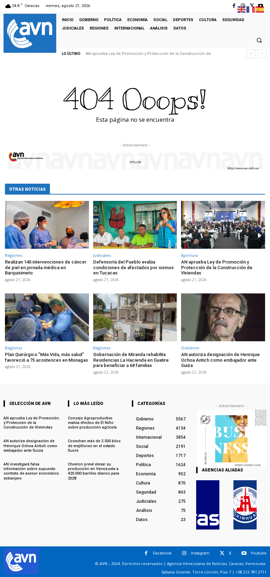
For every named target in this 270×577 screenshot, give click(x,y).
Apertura (189, 255)
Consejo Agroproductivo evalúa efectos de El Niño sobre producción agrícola (92, 423)
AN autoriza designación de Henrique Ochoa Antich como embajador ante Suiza (220, 360)
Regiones (13, 255)
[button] (259, 40)
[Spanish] (260, 9)
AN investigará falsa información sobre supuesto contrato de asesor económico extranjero (31, 471)
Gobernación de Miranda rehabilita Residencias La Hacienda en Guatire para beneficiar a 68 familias (131, 360)
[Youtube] (244, 553)
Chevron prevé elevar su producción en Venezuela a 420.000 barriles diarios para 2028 (93, 471)
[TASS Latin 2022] (207, 505)
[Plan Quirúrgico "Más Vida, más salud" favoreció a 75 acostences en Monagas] (47, 317)
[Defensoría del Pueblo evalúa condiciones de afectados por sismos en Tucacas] (135, 225)
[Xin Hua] (245, 505)
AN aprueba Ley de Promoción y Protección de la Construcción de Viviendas (216, 267)
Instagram (200, 553)
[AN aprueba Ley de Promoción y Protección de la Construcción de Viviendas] (223, 225)
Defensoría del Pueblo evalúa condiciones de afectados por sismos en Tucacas (133, 267)
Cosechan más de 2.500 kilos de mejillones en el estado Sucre (94, 445)
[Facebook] (234, 5)
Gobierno (190, 348)
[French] (251, 9)
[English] (241, 9)
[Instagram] (184, 553)
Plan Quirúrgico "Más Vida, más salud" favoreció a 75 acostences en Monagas (46, 357)
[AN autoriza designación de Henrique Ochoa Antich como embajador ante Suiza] (223, 317)
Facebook (162, 553)
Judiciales (102, 255)
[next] (262, 53)
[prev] (250, 53)
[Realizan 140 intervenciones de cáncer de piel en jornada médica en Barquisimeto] (47, 225)
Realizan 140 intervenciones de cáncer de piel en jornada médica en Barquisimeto (45, 267)
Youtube (258, 553)
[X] (222, 553)
